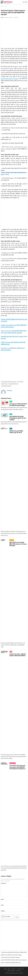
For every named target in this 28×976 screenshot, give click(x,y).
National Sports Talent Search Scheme (8, 381)
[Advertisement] (14, 34)
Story (6, 6)
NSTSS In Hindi (20, 381)
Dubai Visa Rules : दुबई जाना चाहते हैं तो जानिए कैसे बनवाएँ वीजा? (17, 655)
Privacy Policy (20, 968)
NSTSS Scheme (4, 383)
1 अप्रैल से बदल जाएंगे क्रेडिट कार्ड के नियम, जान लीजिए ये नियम (14, 952)
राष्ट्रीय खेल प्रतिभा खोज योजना (6, 386)
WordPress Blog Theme (13, 973)
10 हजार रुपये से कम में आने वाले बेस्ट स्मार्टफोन (10, 957)
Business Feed (12, 763)
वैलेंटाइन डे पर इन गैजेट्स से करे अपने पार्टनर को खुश (11, 955)
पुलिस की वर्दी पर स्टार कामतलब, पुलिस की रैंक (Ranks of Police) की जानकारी (18, 544)
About (9, 968)
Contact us (14, 968)
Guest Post (18, 970)
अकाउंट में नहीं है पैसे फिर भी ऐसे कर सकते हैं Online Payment (14, 960)
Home (2, 6)
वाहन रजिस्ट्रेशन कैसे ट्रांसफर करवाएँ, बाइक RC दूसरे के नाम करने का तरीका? (17, 418)
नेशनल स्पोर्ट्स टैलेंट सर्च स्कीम (13, 383)
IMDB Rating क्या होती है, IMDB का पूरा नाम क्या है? (16, 431)
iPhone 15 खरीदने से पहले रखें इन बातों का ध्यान (11, 962)
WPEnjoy (21, 973)
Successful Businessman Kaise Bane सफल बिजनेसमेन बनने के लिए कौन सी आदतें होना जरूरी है (18, 768)
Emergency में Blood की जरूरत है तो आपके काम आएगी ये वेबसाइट (18, 404)
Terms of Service (11, 970)
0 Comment (15, 17)
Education (12, 540)
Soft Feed (9, 390)
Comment (3, 883)
